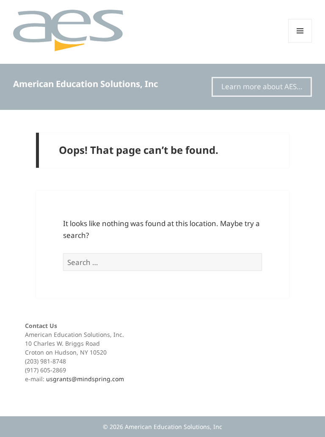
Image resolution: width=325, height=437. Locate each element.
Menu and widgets (300, 42)
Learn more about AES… (261, 86)
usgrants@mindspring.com (85, 379)
